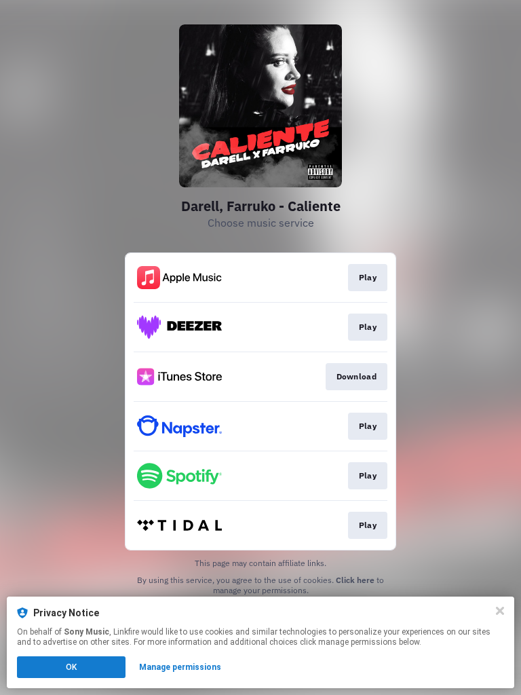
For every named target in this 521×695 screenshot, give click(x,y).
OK (71, 667)
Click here (355, 580)
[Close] (500, 611)
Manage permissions (180, 667)
